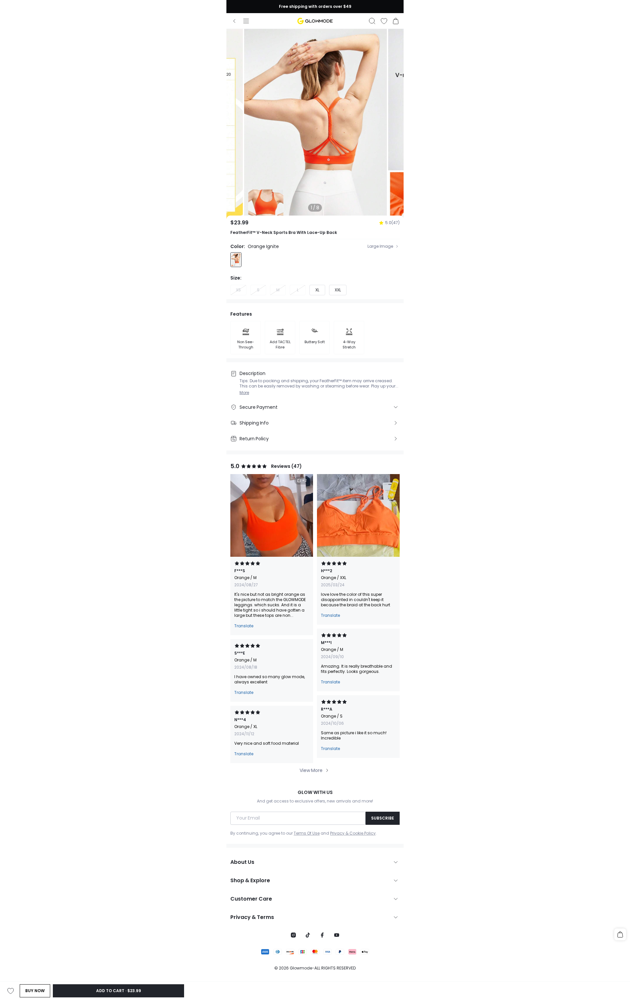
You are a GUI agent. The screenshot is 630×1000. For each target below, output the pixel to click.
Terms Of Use (307, 833)
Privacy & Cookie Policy (353, 833)
